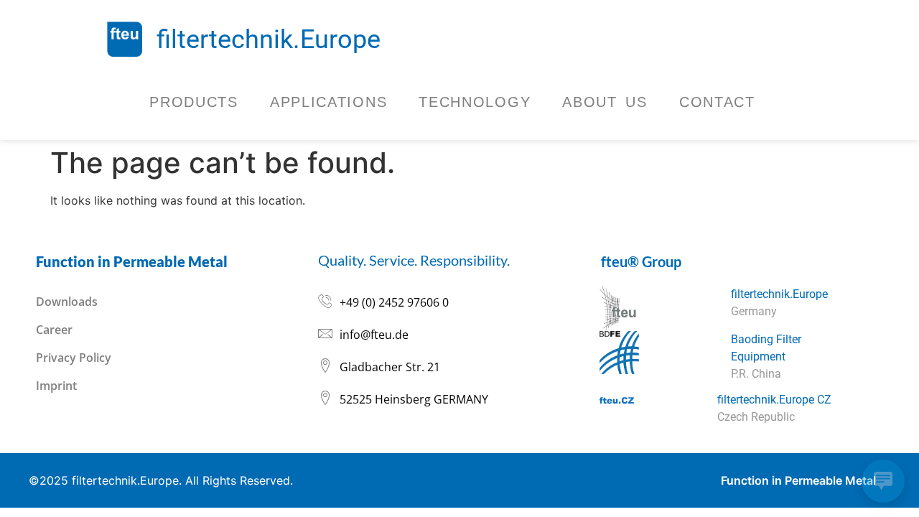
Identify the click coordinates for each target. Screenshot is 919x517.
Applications (328, 102)
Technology (475, 102)
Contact (717, 102)
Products (193, 102)
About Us (605, 102)
